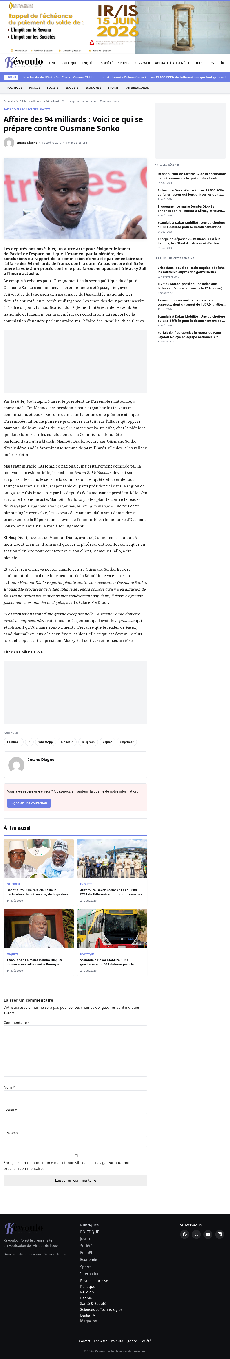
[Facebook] (184, 1234)
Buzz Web (142, 63)
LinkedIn (67, 742)
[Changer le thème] (222, 63)
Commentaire (17, 1022)
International (137, 88)
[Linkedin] (219, 1234)
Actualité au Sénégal (173, 63)
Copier (107, 742)
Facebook (13, 742)
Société (107, 63)
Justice (34, 88)
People (86, 1297)
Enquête (89, 63)
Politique (87, 1286)
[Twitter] (196, 1234)
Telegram (88, 742)
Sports (123, 63)
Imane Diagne (27, 143)
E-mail (10, 1110)
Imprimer (127, 742)
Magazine (88, 1320)
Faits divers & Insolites (21, 109)
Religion (87, 1292)
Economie (93, 88)
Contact (84, 1341)
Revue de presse (94, 1280)
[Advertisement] (75, 361)
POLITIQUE (68, 63)
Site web (11, 1133)
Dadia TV (87, 1315)
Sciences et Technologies (101, 1309)
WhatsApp (45, 742)
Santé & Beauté (93, 1303)
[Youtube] (207, 1234)
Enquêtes (100, 1341)
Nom (9, 1087)
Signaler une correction (29, 803)
